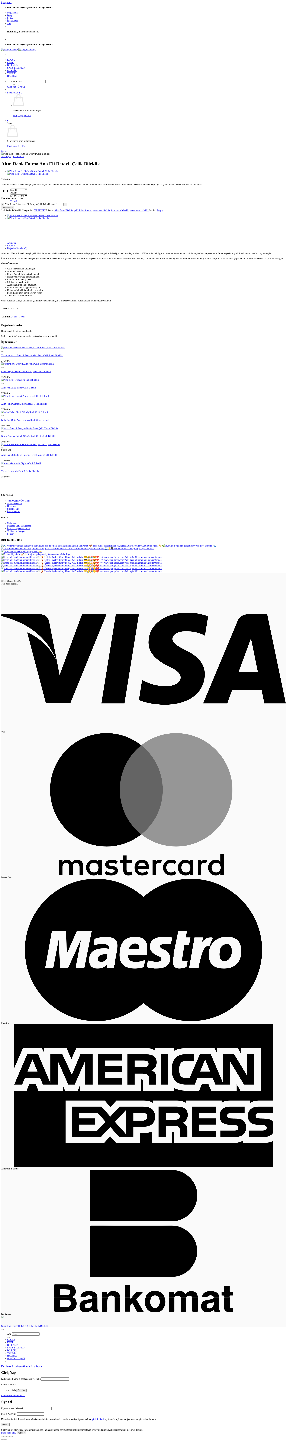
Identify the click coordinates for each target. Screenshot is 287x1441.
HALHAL (12, 76)
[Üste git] (2, 1329)
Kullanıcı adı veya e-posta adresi (21, 1379)
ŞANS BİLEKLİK (16, 68)
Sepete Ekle (7, 207)
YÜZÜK (11, 73)
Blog (9, 15)
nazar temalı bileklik (139, 210)
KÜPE (10, 62)
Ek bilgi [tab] (11, 245)
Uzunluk (5, 198)
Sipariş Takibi (13, 508)
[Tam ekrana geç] (5, 1436)
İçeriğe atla (6, 2)
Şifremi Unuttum (14, 503)
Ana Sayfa (6, 156)
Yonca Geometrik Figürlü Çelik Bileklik (20, 471)
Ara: (15, 81)
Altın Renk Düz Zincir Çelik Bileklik (18, 387)
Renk (6, 191)
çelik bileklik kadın (83, 210)
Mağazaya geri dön (22, 115)
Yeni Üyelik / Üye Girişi (18, 500)
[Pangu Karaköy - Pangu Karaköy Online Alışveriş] (18, 49)
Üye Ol (5, 1425)
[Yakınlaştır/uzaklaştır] (2, 1436)
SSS (9, 23)
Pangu (160, 210)
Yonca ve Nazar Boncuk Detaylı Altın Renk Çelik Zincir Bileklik (32, 355)
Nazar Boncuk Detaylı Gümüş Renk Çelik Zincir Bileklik (28, 436)
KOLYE (11, 59)
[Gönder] (14, 84)
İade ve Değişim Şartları (18, 528)
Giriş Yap (21, 1390)
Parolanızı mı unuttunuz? (13, 1395)
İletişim (10, 18)
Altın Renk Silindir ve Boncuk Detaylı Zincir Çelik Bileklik (29, 455)
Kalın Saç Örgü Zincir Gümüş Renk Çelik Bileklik (25, 420)
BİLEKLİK (12, 65)
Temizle (14, 201)
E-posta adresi (12, 1408)
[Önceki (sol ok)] (2, 1439)
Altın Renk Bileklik (63, 210)
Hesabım (11, 506)
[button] (16, 87)
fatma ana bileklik (101, 210)
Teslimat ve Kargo (16, 531)
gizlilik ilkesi (98, 1419)
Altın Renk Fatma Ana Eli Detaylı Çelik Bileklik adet (30, 204)
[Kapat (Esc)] (11, 1436)
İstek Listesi (12, 20)
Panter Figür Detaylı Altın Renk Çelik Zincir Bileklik (26, 371)
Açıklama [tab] (11, 243)
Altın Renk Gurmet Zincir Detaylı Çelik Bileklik (24, 404)
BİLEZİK (12, 70)
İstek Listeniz (13, 511)
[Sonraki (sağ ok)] (5, 1439)
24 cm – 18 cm (18, 316)
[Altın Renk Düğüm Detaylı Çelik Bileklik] (28, 174)
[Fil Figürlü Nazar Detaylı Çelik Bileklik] (32, 171)
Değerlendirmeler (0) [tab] (17, 248)
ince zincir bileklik (120, 210)
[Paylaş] (8, 1436)
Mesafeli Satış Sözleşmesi (19, 526)
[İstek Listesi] (2, 351)
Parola (8, 1384)
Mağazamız (12, 12)
